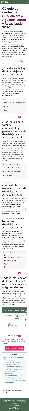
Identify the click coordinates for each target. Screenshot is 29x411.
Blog (14, 407)
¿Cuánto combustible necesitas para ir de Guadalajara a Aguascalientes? (14, 371)
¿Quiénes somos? (14, 405)
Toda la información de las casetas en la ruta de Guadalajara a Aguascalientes (15, 380)
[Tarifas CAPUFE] (4, 2)
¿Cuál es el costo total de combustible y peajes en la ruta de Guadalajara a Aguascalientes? (14, 366)
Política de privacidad (14, 408)
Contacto (14, 403)
